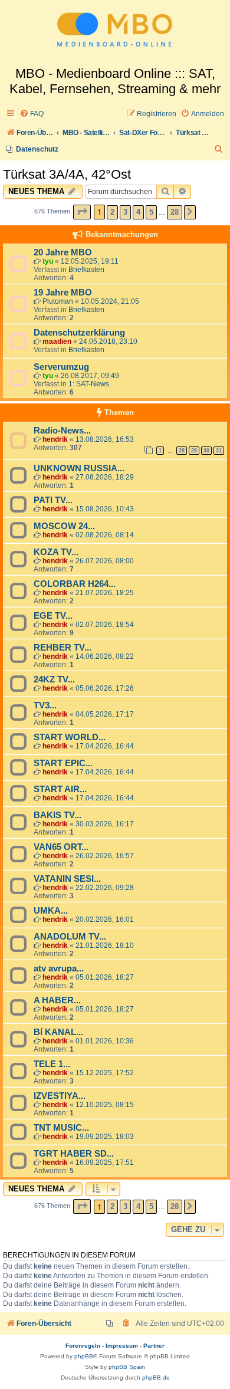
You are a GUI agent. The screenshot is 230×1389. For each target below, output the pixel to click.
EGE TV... (53, 615)
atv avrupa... (59, 968)
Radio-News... (62, 430)
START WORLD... (70, 737)
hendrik (55, 439)
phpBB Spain (127, 1367)
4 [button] (138, 212)
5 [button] (151, 212)
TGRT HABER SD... (74, 1153)
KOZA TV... (56, 552)
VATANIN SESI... (67, 879)
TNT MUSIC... (61, 1127)
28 (182, 451)
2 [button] (112, 212)
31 (219, 451)
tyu (47, 261)
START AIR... (60, 789)
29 (194, 451)
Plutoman (57, 301)
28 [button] (174, 212)
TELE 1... (52, 1064)
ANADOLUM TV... (70, 936)
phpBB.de (156, 1377)
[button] (82, 212)
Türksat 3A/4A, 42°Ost (67, 174)
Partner (154, 1345)
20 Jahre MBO (63, 252)
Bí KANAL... (58, 1032)
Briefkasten (86, 269)
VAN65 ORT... (61, 847)
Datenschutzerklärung (79, 332)
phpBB (83, 1356)
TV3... (45, 705)
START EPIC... (63, 763)
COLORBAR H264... (75, 584)
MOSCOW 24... (64, 526)
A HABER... (57, 1000)
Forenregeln (82, 1345)
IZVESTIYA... (60, 1096)
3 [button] (125, 212)
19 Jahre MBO (63, 292)
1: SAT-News (88, 384)
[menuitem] (31, 114)
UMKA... (51, 910)
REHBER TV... (62, 647)
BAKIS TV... (57, 815)
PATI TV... (53, 500)
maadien (56, 341)
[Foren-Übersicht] (115, 33)
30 (206, 451)
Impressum (122, 1345)
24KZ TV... (54, 679)
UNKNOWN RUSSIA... (79, 468)
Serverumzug (61, 367)
